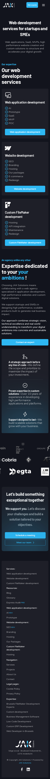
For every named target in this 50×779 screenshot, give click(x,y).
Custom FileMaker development (22, 583)
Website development (17, 578)
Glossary (10, 597)
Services (10, 664)
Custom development (17, 712)
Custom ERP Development (19, 726)
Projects (10, 669)
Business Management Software (22, 716)
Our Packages (13, 641)
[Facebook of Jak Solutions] (21, 769)
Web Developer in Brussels (19, 731)
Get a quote (32, 5)
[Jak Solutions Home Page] (25, 743)
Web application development (21, 573)
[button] (43, 5)
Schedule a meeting (25, 535)
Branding (11, 632)
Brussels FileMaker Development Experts (23, 705)
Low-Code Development (18, 721)
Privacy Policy (13, 693)
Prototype (11, 617)
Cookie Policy (13, 689)
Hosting (10, 637)
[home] (8, 5)
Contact (10, 679)
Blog (8, 593)
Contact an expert (25, 342)
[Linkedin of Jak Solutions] (28, 769)
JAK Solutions (25, 763)
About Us (11, 674)
